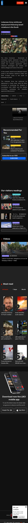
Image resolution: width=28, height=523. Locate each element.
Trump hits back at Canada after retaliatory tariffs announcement (6, 362)
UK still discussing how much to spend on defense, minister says (18, 217)
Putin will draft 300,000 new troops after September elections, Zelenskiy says (20, 362)
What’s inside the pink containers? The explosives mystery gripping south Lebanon (18, 150)
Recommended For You (12, 131)
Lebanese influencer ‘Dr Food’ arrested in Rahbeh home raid (7, 314)
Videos (6, 239)
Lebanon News (16, 204)
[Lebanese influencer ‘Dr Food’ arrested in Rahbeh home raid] (7, 306)
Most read (8, 284)
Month (24, 289)
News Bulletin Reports (15, 136)
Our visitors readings (11, 191)
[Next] (26, 252)
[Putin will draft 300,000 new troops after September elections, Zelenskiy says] (21, 354)
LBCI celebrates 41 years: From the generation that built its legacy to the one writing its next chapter (18, 141)
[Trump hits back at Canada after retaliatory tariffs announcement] (7, 354)
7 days (15, 289)
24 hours (5, 289)
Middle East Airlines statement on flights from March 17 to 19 (19, 227)
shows (20, 521)
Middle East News (16, 194)
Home (3, 521)
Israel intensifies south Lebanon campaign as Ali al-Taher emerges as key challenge (20, 314)
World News (15, 214)
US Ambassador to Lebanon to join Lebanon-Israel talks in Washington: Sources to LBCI (19, 209)
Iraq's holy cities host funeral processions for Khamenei (18, 199)
